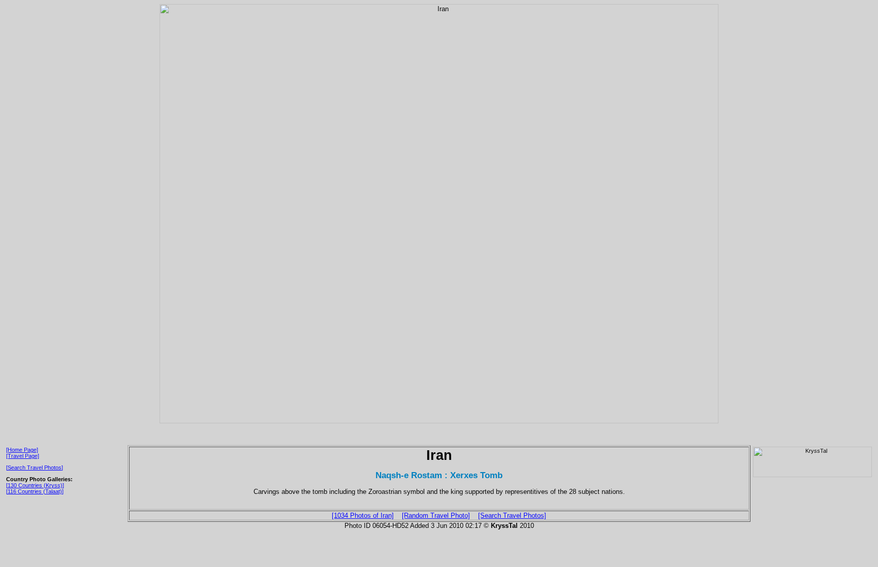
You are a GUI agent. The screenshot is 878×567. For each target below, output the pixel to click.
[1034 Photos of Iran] (363, 515)
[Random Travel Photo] (436, 515)
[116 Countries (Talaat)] (35, 491)
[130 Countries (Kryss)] (35, 485)
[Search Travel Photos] (34, 467)
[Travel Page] (22, 456)
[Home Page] (22, 450)
